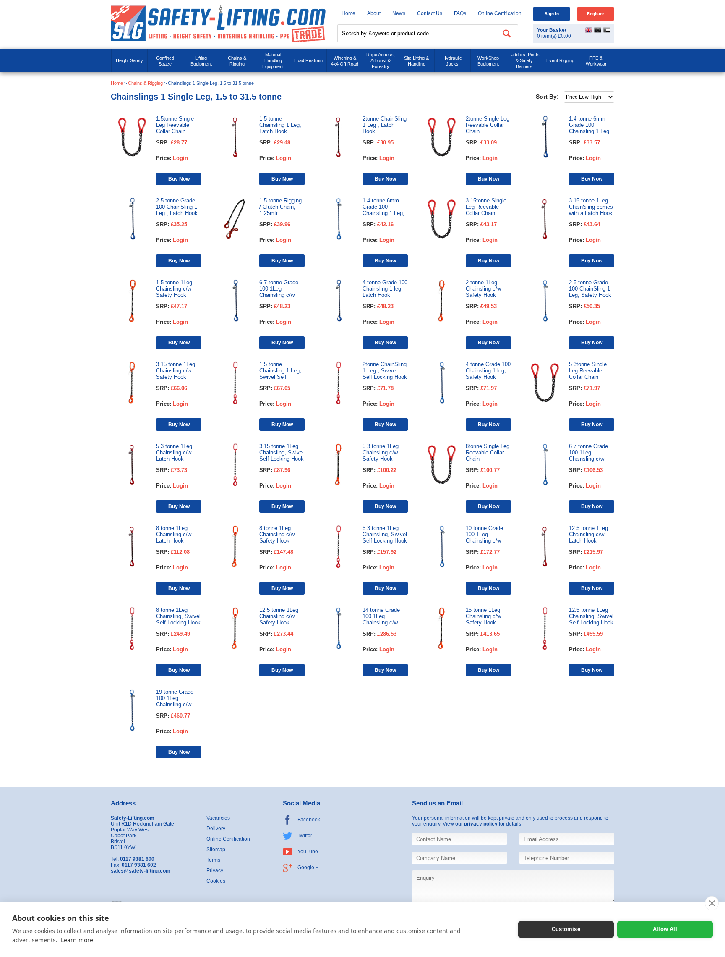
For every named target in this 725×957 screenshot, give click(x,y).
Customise (566, 929)
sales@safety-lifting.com (140, 871)
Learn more (77, 940)
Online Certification (500, 13)
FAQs (460, 13)
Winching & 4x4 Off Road (344, 60)
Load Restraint (309, 60)
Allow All (665, 929)
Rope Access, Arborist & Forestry (380, 60)
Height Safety (129, 60)
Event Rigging (560, 60)
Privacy (214, 870)
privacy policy (481, 824)
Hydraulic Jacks (452, 60)
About (374, 13)
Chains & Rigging (237, 60)
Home (348, 13)
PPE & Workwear (596, 60)
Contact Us (429, 13)
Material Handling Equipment (273, 60)
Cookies (215, 881)
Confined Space (165, 60)
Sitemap (215, 849)
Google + (307, 867)
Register (595, 13)
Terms (213, 860)
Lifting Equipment (201, 60)
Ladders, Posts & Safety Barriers (524, 60)
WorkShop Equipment (488, 60)
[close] (712, 903)
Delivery (215, 828)
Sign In (552, 13)
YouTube (307, 852)
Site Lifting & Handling (416, 60)
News (398, 13)
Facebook (308, 820)
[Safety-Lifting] (218, 23)
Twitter (304, 836)
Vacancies (218, 818)
